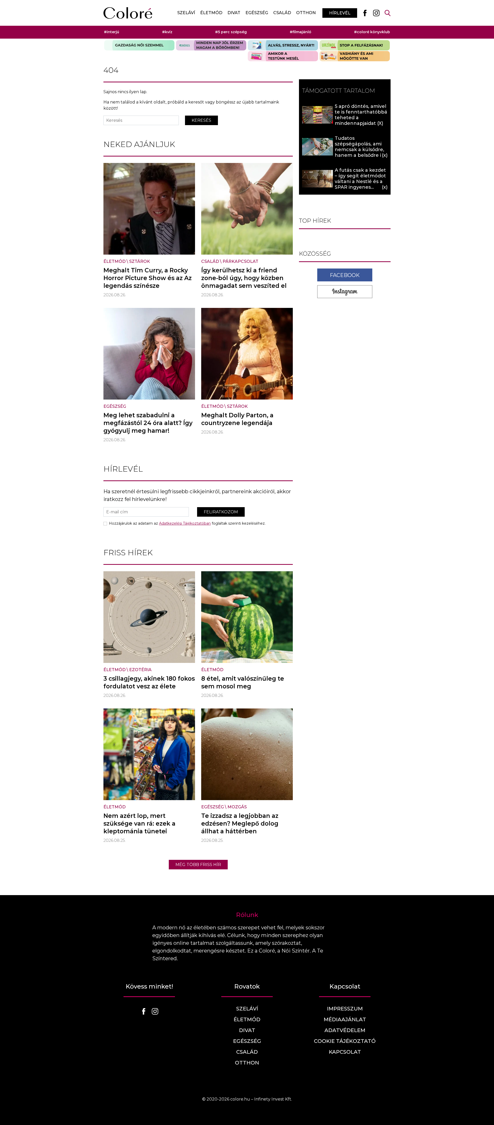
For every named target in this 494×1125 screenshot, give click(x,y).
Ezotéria (140, 669)
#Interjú (111, 32)
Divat (233, 12)
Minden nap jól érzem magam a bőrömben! (211, 45)
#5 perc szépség (231, 32)
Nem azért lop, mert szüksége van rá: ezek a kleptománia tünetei (139, 823)
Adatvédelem (344, 1030)
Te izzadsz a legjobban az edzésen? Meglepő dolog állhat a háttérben (239, 823)
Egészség (256, 12)
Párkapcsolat (240, 261)
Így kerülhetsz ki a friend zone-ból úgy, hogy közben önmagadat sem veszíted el (244, 278)
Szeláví (186, 12)
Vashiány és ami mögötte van (355, 56)
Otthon (306, 12)
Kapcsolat (345, 1052)
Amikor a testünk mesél (283, 56)
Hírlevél (339, 13)
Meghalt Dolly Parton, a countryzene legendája (237, 419)
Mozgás (237, 806)
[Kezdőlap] (127, 13)
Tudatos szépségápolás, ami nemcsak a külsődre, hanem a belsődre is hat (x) (359, 149)
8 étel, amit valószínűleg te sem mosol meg (242, 682)
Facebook (345, 275)
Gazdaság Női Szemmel (139, 45)
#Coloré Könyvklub (372, 32)
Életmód (211, 12)
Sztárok (139, 261)
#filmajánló (300, 32)
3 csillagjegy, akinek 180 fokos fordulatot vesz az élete (149, 682)
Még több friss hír (198, 864)
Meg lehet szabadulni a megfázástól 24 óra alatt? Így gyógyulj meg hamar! (147, 423)
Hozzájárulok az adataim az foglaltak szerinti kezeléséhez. (187, 523)
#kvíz (167, 32)
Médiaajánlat (345, 1019)
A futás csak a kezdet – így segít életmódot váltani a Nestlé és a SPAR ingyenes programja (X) (360, 181)
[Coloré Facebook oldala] (364, 13)
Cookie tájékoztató (345, 1041)
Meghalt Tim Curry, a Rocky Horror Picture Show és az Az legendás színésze (147, 278)
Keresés (201, 120)
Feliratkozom (221, 511)
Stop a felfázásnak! (355, 45)
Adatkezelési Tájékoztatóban (185, 523)
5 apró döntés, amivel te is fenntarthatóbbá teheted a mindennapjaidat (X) (361, 114)
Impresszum (345, 1009)
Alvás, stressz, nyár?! (283, 45)
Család (282, 12)
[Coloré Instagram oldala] (376, 13)
